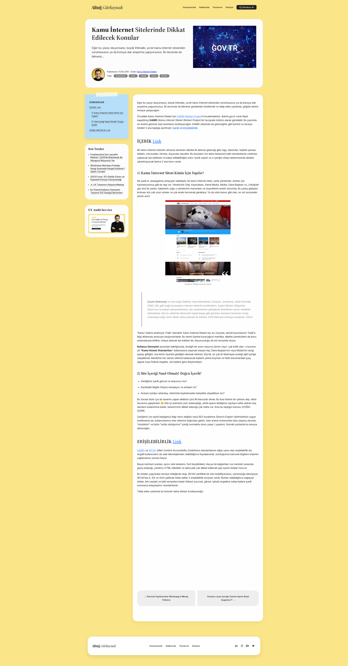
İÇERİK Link (95, 107)
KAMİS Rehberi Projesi (189, 116)
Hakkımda (171, 646)
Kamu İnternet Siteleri (147, 72)
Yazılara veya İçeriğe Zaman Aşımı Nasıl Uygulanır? (228, 598)
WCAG (164, 76)
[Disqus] (198, 549)
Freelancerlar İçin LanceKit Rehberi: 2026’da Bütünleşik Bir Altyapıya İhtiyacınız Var (106, 157)
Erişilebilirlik (120, 76)
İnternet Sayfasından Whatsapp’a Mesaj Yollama (166, 598)
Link (157, 141)
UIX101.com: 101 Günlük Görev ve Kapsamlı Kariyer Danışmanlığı (107, 178)
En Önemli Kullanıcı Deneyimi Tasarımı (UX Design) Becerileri (106, 191)
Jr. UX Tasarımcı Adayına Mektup (107, 184)
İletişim (196, 646)
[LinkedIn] (236, 646)
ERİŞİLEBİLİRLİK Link (99, 130)
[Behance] (247, 646)
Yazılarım (184, 646)
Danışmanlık (156, 646)
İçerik (133, 76)
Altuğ (107, 7)
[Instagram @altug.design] (242, 646)
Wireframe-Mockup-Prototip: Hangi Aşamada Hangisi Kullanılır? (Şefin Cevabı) (107, 168)
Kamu (154, 76)
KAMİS (143, 76)
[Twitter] (253, 646)
